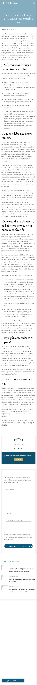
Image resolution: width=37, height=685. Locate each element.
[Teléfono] (22, 448)
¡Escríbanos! (13, 680)
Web (6, 528)
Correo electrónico (14, 520)
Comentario (10, 489)
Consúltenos (18, 459)
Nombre (10, 513)
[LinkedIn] (15, 448)
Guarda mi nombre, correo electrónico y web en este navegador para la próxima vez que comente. (18, 537)
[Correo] (19, 448)
